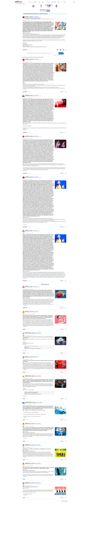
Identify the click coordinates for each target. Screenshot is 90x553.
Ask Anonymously (56, 55)
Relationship (48, 7)
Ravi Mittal (26, 230)
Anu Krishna (26, 16)
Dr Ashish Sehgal (27, 95)
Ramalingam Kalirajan (28, 402)
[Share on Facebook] (60, 49)
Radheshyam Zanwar (28, 332)
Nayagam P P (27, 311)
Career (56, 7)
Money (41, 7)
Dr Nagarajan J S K (28, 423)
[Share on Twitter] (63, 49)
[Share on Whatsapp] (57, 49)
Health (33, 7)
